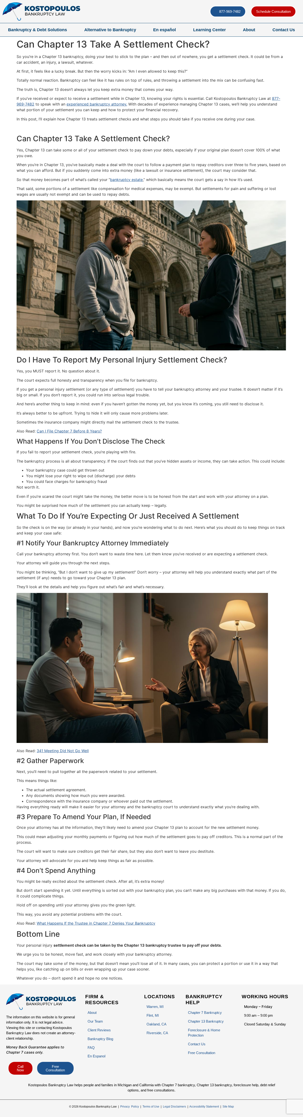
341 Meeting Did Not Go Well (63, 750)
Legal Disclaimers (174, 1106)
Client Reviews (99, 1030)
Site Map (228, 1106)
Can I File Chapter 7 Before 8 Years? (69, 431)
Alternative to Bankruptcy (110, 29)
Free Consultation (201, 1053)
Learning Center (209, 29)
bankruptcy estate (126, 179)
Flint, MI (153, 1015)
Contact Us (283, 29)
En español (164, 29)
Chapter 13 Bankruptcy (206, 1021)
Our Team (95, 1021)
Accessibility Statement (204, 1106)
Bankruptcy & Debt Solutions (37, 29)
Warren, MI (155, 1007)
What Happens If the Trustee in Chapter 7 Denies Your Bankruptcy (96, 923)
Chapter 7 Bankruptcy (205, 1013)
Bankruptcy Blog (100, 1039)
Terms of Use (151, 1106)
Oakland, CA (156, 1024)
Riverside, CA (157, 1033)
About (249, 29)
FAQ (91, 1048)
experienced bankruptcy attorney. (97, 104)
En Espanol (96, 1056)
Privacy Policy (129, 1106)
